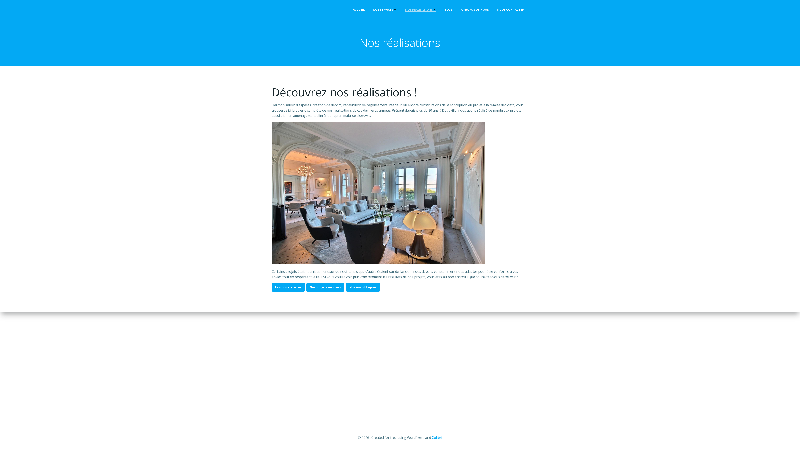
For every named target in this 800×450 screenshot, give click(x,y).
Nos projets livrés (288, 287)
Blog (448, 9)
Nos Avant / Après (363, 287)
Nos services (383, 9)
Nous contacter (510, 9)
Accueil (359, 9)
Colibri (437, 437)
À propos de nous (475, 9)
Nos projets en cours (325, 287)
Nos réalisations (419, 9)
